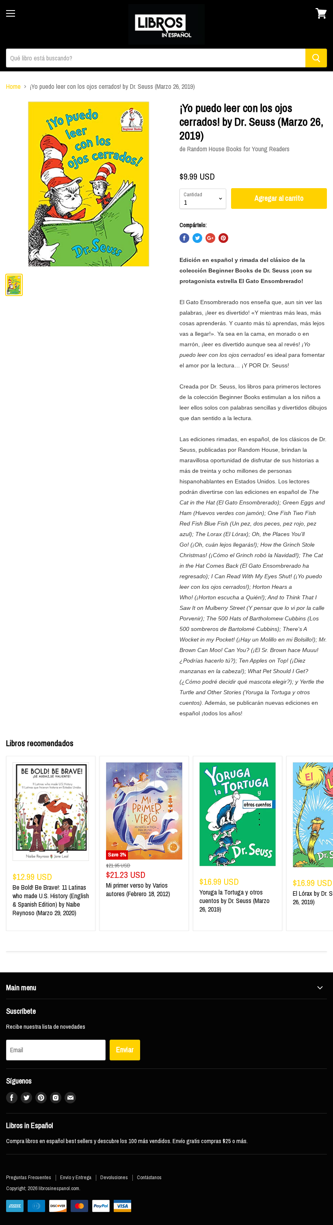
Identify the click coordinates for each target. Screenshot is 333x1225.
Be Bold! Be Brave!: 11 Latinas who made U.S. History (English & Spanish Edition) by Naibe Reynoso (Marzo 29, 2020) (51, 900)
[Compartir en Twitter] (197, 238)
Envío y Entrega (75, 1177)
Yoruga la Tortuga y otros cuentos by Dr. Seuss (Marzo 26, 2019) (234, 901)
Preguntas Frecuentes (28, 1177)
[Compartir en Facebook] (184, 238)
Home (13, 86)
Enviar (125, 1050)
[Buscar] (316, 58)
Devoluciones (114, 1177)
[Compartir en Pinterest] (223, 238)
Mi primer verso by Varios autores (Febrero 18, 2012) (138, 889)
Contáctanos (149, 1177)
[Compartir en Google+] (210, 238)
